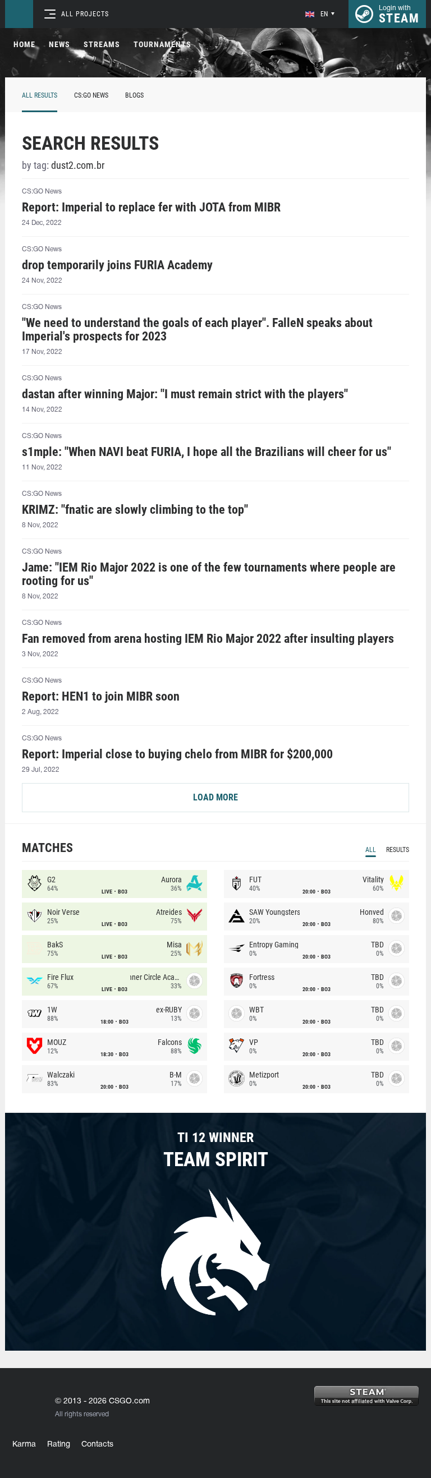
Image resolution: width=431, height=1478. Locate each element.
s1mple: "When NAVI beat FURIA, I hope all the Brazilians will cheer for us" (206, 452)
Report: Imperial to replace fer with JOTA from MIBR (151, 207)
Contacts (97, 1444)
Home (24, 44)
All (370, 850)
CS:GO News (91, 95)
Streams (102, 44)
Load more (215, 797)
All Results (39, 95)
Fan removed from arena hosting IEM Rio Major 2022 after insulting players (208, 639)
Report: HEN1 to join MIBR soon (101, 696)
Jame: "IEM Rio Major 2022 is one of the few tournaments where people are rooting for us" (209, 574)
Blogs (134, 95)
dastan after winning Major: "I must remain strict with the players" (185, 394)
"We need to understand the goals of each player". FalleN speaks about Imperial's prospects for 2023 (197, 329)
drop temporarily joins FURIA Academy (117, 265)
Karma (24, 1444)
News (59, 44)
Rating (58, 1444)
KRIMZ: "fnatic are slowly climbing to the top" (135, 510)
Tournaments (162, 44)
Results (397, 850)
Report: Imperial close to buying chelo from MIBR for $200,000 (177, 754)
